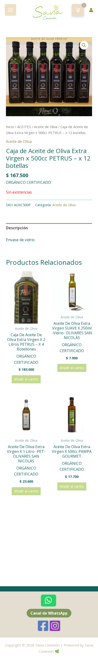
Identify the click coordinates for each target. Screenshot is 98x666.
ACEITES (24, 126)
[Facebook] (43, 626)
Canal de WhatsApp (49, 613)
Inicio (10, 126)
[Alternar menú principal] (10, 9)
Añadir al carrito (26, 379)
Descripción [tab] (17, 227)
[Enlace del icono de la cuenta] (91, 10)
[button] (84, 45)
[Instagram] (55, 626)
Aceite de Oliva (45, 126)
